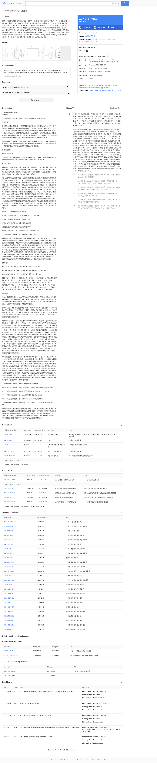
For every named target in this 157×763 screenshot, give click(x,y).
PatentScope (111, 91)
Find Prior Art (100, 27)
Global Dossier (101, 91)
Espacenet (92, 91)
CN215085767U (9, 598)
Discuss (118, 91)
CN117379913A (9, 593)
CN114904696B (9, 497)
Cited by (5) (99, 85)
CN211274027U (9, 571)
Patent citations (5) (88, 85)
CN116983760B (9, 502)
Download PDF (87, 27)
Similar (112, 27)
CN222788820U (9, 616)
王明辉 (92, 36)
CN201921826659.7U (11, 671)
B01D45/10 (10, 70)
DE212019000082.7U (10, 655)
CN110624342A (9, 589)
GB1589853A (8, 434)
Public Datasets (76, 760)
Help (105, 760)
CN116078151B (9, 553)
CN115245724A (9, 566)
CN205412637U (9, 602)
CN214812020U (9, 625)
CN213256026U (9, 535)
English (93, 33)
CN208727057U (9, 575)
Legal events (108, 85)
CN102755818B (9, 540)
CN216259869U (9, 580)
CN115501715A (9, 480)
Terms (87, 760)
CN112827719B (9, 488)
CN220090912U (9, 549)
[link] (36, 71)
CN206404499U (9, 557)
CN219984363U (9, 620)
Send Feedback (63, 760)
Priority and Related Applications (98, 87)
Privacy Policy (96, 760)
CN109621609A (9, 451)
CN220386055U (9, 629)
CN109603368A (9, 607)
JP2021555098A (9, 651)
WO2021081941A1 (10, 522)
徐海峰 (87, 36)
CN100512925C (9, 531)
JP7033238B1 (8, 526)
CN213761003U (9, 562)
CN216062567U (9, 584)
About (52, 760)
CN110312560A (9, 456)
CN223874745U (9, 611)
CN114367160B (9, 493)
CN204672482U (9, 544)
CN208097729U (9, 444)
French (98, 33)
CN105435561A (9, 440)
